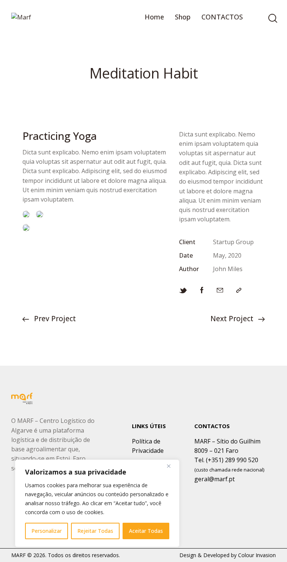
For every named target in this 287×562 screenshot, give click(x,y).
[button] (238, 290)
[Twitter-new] (183, 290)
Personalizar (46, 530)
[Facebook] (202, 290)
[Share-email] (220, 290)
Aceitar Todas (146, 530)
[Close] (171, 465)
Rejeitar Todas (95, 530)
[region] (97, 503)
